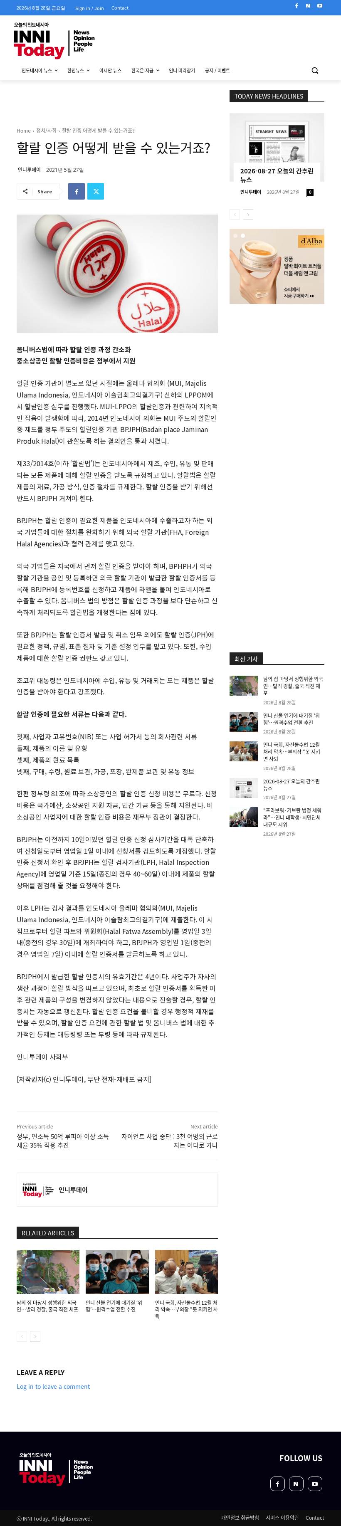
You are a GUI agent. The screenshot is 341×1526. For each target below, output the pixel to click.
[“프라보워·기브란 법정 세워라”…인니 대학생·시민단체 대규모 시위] (244, 817)
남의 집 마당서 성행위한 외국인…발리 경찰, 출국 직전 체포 (47, 1306)
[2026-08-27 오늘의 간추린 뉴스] (277, 147)
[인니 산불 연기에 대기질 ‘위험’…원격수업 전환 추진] (117, 1272)
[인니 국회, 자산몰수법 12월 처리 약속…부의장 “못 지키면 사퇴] (186, 1272)
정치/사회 (46, 130)
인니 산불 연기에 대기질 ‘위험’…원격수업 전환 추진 (114, 1306)
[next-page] (35, 1336)
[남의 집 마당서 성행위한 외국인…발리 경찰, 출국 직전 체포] (48, 1272)
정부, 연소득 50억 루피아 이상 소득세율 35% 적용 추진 (63, 1140)
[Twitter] (95, 191)
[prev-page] (22, 1336)
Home (24, 130)
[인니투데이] (37, 1189)
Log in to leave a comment (53, 1386)
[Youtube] (319, 6)
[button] (314, 70)
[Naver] (308, 6)
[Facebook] (296, 6)
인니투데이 (29, 169)
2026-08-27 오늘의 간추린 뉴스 (291, 785)
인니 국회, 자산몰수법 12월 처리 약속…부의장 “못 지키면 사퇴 (186, 1309)
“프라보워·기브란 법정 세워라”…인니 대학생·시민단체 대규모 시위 (292, 817)
